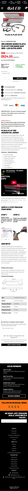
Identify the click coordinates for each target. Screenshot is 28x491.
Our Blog (14, 446)
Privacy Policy (14, 461)
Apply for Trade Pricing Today (5, 67)
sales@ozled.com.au (15, 475)
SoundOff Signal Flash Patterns (14, 452)
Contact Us (14, 448)
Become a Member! (14, 396)
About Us (14, 444)
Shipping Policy (14, 459)
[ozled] (14, 8)
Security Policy (14, 466)
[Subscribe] (25, 421)
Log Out (14, 439)
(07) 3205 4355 (15, 472)
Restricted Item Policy (14, 468)
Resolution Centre (14, 437)
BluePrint (14, 450)
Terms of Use (14, 457)
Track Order (14, 433)
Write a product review (7, 328)
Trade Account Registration (14, 435)
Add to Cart (20, 78)
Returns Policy (14, 463)
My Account (14, 431)
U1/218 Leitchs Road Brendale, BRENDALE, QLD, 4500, (15, 477)
